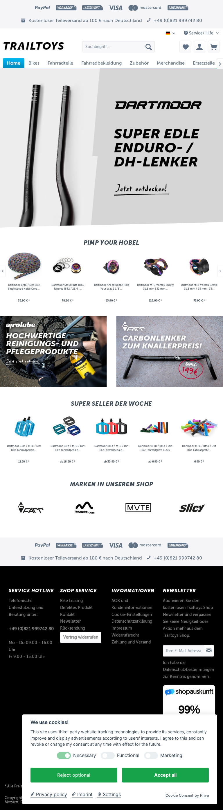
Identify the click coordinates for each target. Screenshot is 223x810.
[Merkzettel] (185, 46)
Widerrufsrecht (125, 635)
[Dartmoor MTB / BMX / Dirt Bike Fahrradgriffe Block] (155, 427)
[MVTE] (85, 507)
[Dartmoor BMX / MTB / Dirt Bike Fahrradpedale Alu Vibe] (68, 427)
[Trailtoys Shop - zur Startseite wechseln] (33, 48)
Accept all (165, 775)
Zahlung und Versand (131, 642)
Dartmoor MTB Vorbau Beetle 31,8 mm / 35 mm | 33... (155, 287)
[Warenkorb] (214, 46)
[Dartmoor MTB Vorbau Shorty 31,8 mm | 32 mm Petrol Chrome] (111, 266)
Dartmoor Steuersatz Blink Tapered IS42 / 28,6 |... (24, 287)
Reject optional (73, 775)
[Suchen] (149, 46)
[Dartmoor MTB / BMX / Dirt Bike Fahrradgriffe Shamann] (199, 427)
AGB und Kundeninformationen (132, 604)
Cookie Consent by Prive (187, 795)
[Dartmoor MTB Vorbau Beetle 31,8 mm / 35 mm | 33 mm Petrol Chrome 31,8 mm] (155, 266)
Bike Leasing (71, 601)
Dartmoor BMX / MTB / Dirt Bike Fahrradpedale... (24, 448)
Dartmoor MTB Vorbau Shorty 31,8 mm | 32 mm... (111, 287)
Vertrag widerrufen (80, 637)
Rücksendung (72, 628)
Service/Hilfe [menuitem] (201, 33)
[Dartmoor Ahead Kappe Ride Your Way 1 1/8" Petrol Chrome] (68, 266)
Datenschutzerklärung (132, 621)
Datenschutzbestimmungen (188, 670)
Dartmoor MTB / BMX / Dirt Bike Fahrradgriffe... (199, 448)
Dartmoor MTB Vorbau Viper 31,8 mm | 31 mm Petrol (199, 287)
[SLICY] (138, 507)
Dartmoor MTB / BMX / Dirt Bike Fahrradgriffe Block (155, 448)
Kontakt (67, 614)
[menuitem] (118, 46)
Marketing (171, 755)
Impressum (122, 628)
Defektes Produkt (76, 608)
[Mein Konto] (199, 46)
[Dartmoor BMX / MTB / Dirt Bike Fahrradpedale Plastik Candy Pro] (111, 427)
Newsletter (70, 621)
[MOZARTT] (31, 507)
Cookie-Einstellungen (132, 614)
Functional (128, 755)
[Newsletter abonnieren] (209, 651)
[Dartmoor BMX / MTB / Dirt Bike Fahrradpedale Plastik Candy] (24, 427)
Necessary (84, 755)
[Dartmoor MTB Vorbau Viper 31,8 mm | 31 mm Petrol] (199, 266)
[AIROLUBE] (192, 507)
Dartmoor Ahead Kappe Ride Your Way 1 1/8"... (67, 287)
